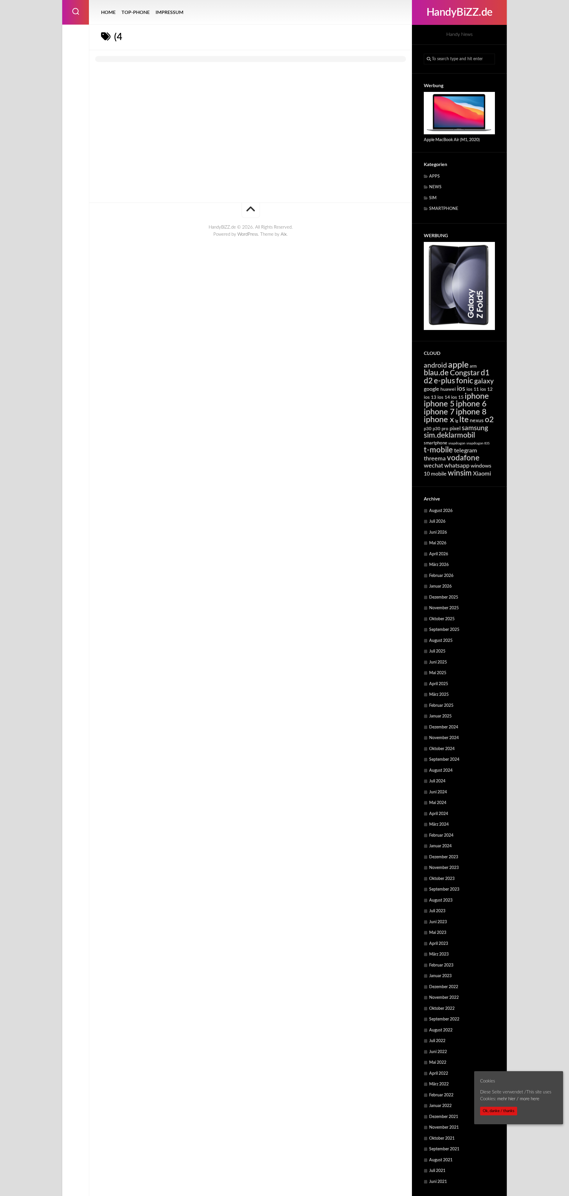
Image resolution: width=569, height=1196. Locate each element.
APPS (434, 176)
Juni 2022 (438, 1052)
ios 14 (443, 397)
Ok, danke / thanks (498, 1111)
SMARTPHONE (443, 209)
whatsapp (456, 466)
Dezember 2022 (443, 987)
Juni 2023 (438, 922)
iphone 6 (471, 404)
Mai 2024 (437, 803)
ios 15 (457, 397)
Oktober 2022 (442, 1009)
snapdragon (456, 443)
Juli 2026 (437, 521)
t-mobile (438, 450)
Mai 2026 (437, 543)
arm (473, 366)
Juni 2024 (438, 792)
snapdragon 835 (478, 443)
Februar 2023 (441, 965)
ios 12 (486, 389)
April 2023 (438, 944)
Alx (284, 234)
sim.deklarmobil (449, 435)
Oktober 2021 (442, 1138)
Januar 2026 (440, 586)
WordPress (247, 234)
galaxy (484, 381)
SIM (433, 198)
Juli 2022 (437, 1041)
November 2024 (444, 738)
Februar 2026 (441, 576)
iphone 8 (471, 412)
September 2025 (444, 630)
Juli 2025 (437, 651)
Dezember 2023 (443, 857)
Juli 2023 (437, 911)
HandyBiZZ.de (459, 12)
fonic (464, 381)
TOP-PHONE (136, 12)
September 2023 (444, 889)
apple (458, 365)
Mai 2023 (437, 933)
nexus (477, 420)
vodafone (463, 458)
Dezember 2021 (443, 1117)
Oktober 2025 (442, 619)
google (431, 389)
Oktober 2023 (442, 879)
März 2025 (439, 695)
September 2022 (444, 1019)
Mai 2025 (437, 673)
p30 (427, 429)
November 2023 (444, 868)
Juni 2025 (438, 662)
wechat (433, 466)
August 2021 (441, 1160)
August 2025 (441, 641)
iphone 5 (439, 404)
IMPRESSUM (169, 12)
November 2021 (444, 1127)
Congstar (465, 373)
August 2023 (441, 900)
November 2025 (444, 608)
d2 (428, 381)
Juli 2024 (437, 781)
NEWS (435, 187)
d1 (485, 373)
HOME (108, 12)
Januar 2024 (440, 846)
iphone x (439, 420)
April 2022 (438, 1073)
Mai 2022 (437, 1063)
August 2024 (441, 770)
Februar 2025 (441, 706)
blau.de (436, 373)
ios (461, 388)
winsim (460, 473)
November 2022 (444, 998)
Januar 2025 (440, 716)
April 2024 (438, 814)
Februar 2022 (441, 1095)
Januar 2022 (440, 1106)
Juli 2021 (437, 1171)
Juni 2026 (438, 532)
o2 (489, 420)
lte (464, 420)
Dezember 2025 (443, 597)
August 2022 (441, 1030)
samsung (475, 428)
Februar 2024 (441, 835)
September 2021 (444, 1149)
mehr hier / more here (518, 1098)
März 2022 (439, 1084)
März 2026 (439, 565)
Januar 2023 (440, 976)
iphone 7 (439, 412)
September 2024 (444, 760)
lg (456, 421)
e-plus (444, 381)
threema (435, 459)
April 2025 (438, 684)
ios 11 (472, 389)
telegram (465, 451)
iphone (477, 396)
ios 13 (430, 397)
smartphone (435, 443)
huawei (448, 389)
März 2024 (439, 824)
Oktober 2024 (442, 749)
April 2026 (438, 554)
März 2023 (439, 954)
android (435, 365)
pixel (455, 428)
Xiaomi (482, 474)
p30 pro (440, 429)
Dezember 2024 (443, 727)
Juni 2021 (438, 1182)
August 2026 (441, 511)
